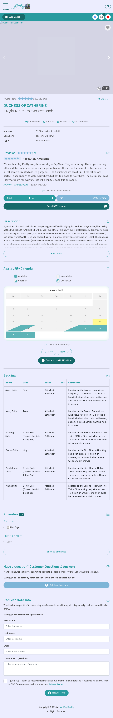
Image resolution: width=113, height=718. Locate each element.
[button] (4, 58)
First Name (9, 620)
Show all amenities (56, 551)
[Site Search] (108, 6)
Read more (56, 253)
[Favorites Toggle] (108, 17)
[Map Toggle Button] (95, 17)
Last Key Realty (66, 707)
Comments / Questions (16, 658)
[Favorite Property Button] (108, 28)
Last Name (9, 633)
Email (6, 645)
